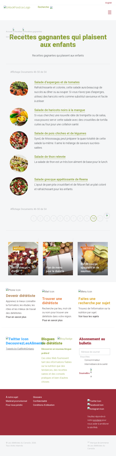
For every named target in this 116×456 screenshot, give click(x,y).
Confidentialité (40, 401)
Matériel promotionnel (16, 401)
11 (100, 218)
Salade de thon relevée (50, 156)
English (108, 3)
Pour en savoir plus (16, 317)
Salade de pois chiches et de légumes (60, 133)
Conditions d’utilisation (44, 405)
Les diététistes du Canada (19, 443)
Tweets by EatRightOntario (20, 348)
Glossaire (37, 397)
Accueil (9, 31)
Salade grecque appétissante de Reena (61, 179)
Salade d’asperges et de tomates (57, 82)
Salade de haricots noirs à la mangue (59, 110)
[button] (59, 8)
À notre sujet (12, 397)
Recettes (18, 31)
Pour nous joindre (14, 405)
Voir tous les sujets (88, 316)
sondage (97, 420)
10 (93, 218)
